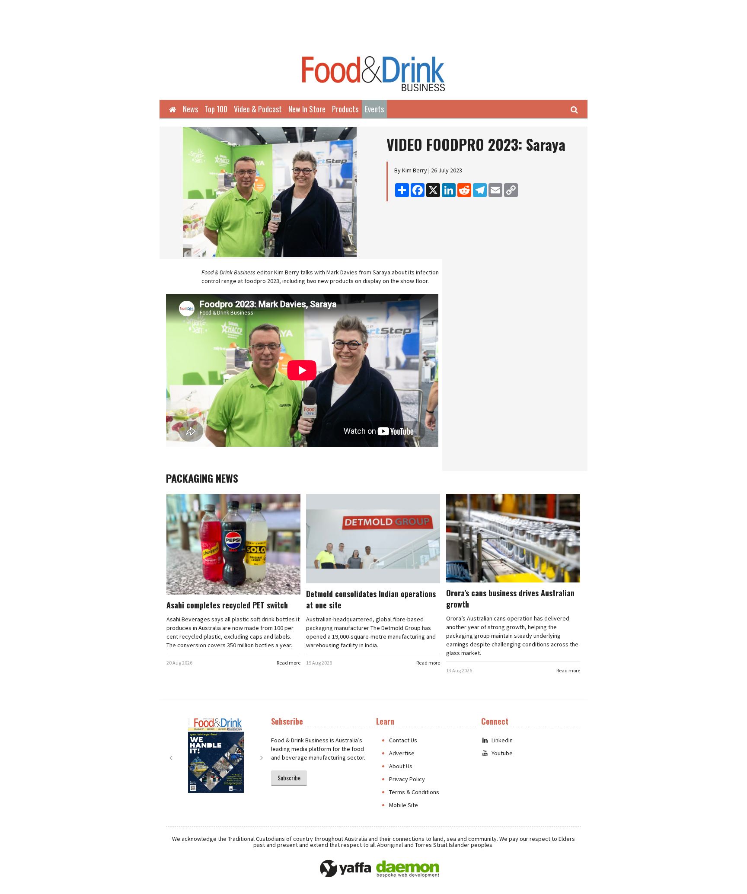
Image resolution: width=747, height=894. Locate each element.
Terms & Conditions (414, 792)
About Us (400, 766)
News (190, 109)
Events (374, 109)
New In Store (307, 109)
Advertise (402, 753)
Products (345, 109)
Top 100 (215, 109)
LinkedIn (502, 740)
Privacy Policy (407, 779)
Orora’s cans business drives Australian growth (510, 598)
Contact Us (403, 740)
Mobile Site (403, 805)
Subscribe (289, 777)
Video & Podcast (258, 109)
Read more (288, 662)
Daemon (407, 869)
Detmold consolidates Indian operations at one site (371, 599)
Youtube (502, 753)
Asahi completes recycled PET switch (227, 605)
